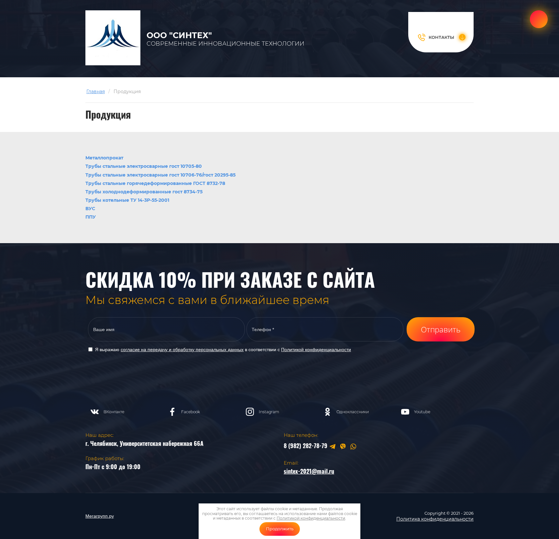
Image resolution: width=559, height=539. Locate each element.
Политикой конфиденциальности (316, 349)
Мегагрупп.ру (99, 516)
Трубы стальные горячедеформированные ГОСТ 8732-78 (155, 183)
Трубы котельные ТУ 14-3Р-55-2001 (127, 200)
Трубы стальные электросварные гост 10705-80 (143, 166)
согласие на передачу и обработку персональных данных (182, 349)
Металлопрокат (104, 158)
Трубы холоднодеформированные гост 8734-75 (144, 192)
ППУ (90, 217)
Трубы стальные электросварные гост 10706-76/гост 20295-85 (160, 175)
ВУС (90, 208)
